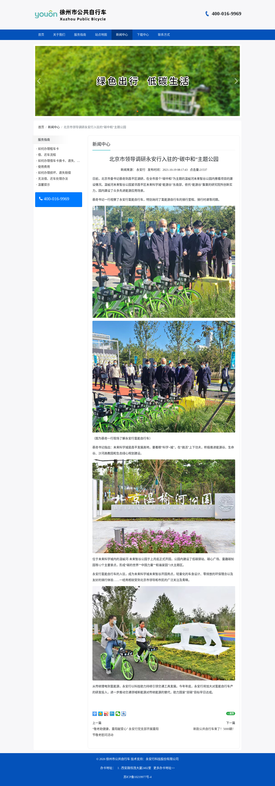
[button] (38, 81)
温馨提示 (44, 184)
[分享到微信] (118, 713)
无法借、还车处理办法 (53, 178)
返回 (231, 713)
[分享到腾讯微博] (112, 713)
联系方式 (164, 34)
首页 (41, 34)
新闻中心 (122, 34)
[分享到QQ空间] (100, 713)
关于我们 (59, 34)
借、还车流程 (47, 154)
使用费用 (44, 166)
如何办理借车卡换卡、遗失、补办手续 (63, 160)
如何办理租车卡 (48, 148)
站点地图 (101, 34)
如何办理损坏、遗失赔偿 (54, 172)
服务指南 (80, 34)
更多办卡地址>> (164, 768)
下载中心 (143, 34)
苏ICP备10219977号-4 (137, 777)
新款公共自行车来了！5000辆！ (214, 729)
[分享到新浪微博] (106, 713)
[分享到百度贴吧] (123, 713)
